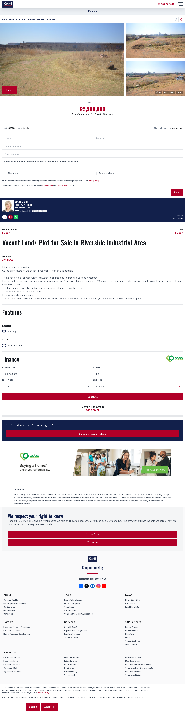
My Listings (178, 218)
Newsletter (13, 173)
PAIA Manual (92, 542)
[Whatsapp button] (16, 217)
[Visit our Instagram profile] (98, 586)
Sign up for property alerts (92, 434)
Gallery (10, 90)
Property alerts (106, 173)
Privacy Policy (94, 181)
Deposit (96, 367)
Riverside (40, 19)
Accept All (49, 706)
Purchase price (8, 367)
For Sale (22, 19)
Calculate (92, 396)
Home (4, 19)
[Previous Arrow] (3, 11)
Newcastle (31, 19)
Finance (92, 11)
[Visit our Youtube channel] (104, 586)
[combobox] (93, 102)
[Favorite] (175, 19)
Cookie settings (14, 706)
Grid (180, 92)
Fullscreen (169, 92)
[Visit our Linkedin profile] (92, 586)
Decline (33, 706)
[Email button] (10, 217)
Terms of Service (63, 185)
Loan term (97, 380)
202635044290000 (39, 211)
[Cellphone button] (4, 217)
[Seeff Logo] (7, 4)
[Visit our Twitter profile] (86, 586)
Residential (13, 19)
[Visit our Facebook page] (81, 586)
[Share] (180, 19)
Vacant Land (50, 19)
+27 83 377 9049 (166, 4)
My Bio (180, 216)
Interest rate (7, 380)
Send (176, 192)
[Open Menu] (180, 4)
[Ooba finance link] (174, 358)
